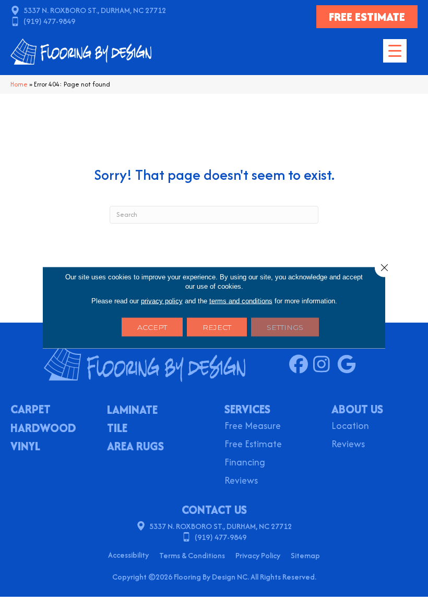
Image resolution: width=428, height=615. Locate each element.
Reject (217, 327)
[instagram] (325, 364)
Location (350, 427)
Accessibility (128, 554)
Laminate (132, 410)
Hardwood (43, 429)
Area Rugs (135, 447)
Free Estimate (253, 445)
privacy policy (162, 301)
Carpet (30, 410)
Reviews (241, 481)
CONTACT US (214, 509)
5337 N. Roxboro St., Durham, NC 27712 (94, 10)
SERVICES (247, 409)
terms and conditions (240, 301)
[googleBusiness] (349, 364)
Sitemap (305, 555)
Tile (117, 429)
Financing (244, 463)
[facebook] (301, 364)
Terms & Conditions (192, 555)
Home (19, 84)
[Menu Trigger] (395, 51)
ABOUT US (357, 409)
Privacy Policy (257, 555)
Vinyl (25, 447)
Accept (152, 327)
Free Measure (252, 427)
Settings (285, 327)
